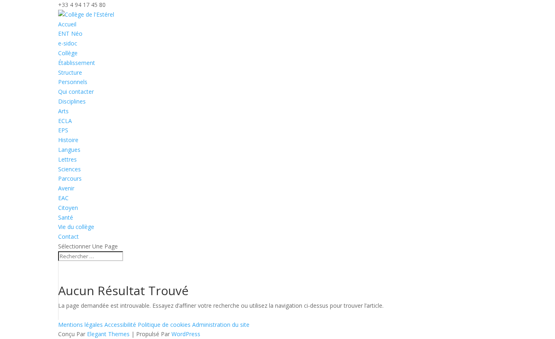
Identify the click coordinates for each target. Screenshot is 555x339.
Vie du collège (76, 227)
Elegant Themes (108, 334)
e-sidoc (67, 43)
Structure (70, 72)
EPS (63, 130)
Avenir (66, 188)
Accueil (67, 24)
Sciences (69, 169)
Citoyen (68, 208)
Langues (69, 149)
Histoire (68, 140)
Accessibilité (121, 324)
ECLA (65, 121)
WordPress (185, 334)
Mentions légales (81, 324)
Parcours (70, 178)
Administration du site (220, 324)
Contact (68, 236)
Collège (68, 53)
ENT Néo (70, 33)
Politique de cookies (165, 324)
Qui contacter (76, 91)
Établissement (76, 63)
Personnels (72, 82)
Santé (65, 217)
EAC (63, 198)
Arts (63, 111)
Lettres (67, 159)
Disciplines (72, 101)
